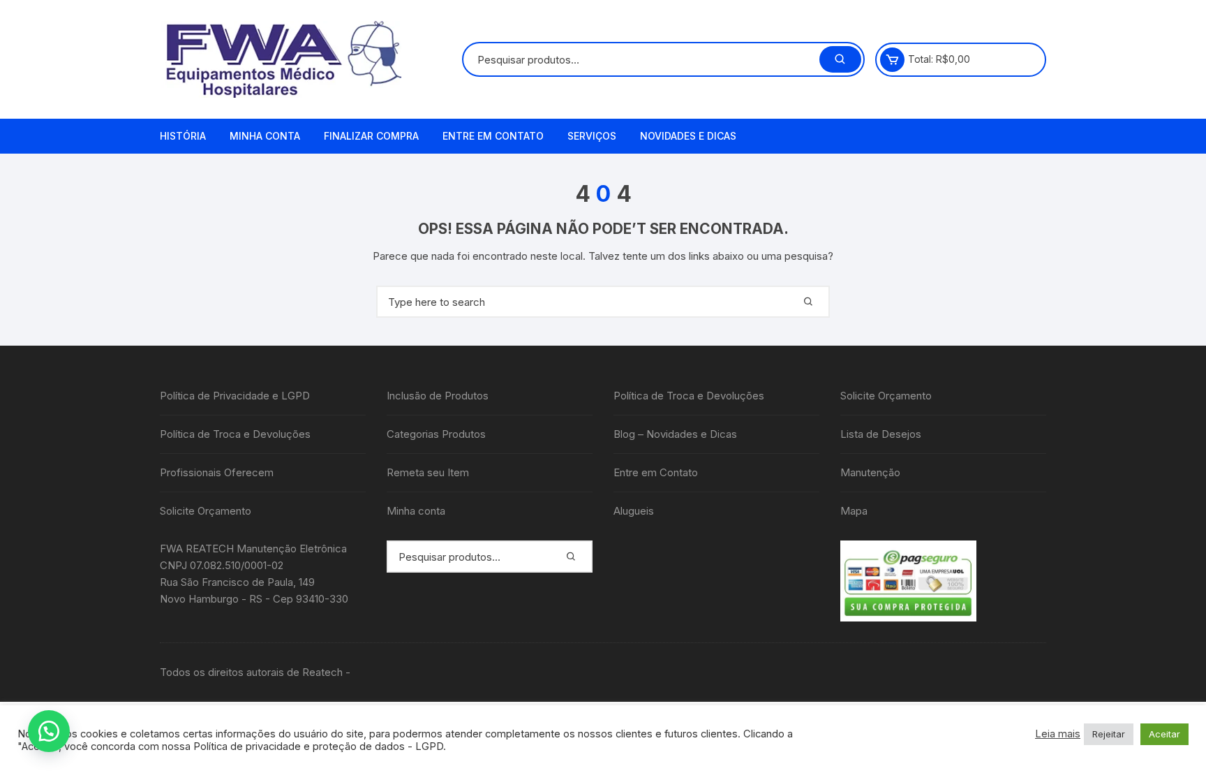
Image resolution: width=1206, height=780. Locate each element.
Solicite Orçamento (205, 510)
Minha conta (265, 136)
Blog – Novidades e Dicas (675, 434)
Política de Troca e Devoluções (235, 434)
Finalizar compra (371, 136)
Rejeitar (1108, 733)
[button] (49, 731)
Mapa (854, 510)
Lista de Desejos (880, 434)
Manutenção (870, 472)
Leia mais (1057, 734)
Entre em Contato (493, 136)
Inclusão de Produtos (438, 395)
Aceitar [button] (1164, 733)
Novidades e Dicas (688, 136)
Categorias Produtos (436, 434)
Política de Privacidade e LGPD (235, 395)
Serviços (591, 136)
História (183, 136)
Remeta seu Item (428, 472)
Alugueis (633, 510)
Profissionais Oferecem (217, 472)
